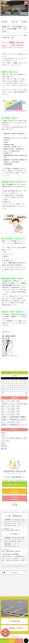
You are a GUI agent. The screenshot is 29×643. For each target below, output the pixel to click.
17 (6, 386)
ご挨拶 (3, 435)
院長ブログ (4, 448)
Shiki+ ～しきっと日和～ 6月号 (10, 406)
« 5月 (2, 393)
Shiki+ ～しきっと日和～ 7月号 (10, 411)
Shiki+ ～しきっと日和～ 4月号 (10, 414)
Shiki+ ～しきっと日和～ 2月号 (10, 422)
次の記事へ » (24, 21)
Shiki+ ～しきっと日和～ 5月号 (10, 409)
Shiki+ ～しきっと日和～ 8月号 (10, 401)
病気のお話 (4, 446)
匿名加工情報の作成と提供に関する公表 (14, 566)
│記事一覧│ (14, 21)
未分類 (3, 443)
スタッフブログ (5, 440)
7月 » (26, 393)
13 (18, 384)
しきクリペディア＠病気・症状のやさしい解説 (13, 438)
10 (6, 384)
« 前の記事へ (4, 21)
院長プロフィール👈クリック (10, 355)
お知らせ (3, 433)
